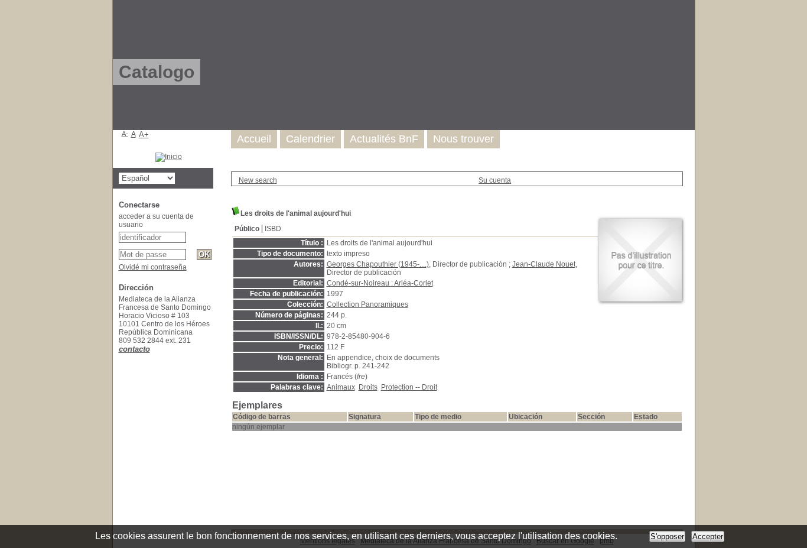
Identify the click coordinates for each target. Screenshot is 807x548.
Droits (368, 387)
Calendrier (310, 139)
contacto (134, 349)
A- (125, 133)
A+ (144, 134)
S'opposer (667, 536)
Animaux (341, 387)
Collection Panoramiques (367, 304)
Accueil (254, 139)
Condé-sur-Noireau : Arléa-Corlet (380, 283)
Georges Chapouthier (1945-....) (378, 264)
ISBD (273, 229)
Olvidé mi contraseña (153, 267)
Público (247, 229)
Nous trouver (463, 139)
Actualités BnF (384, 139)
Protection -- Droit (409, 387)
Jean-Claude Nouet (543, 264)
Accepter (707, 536)
